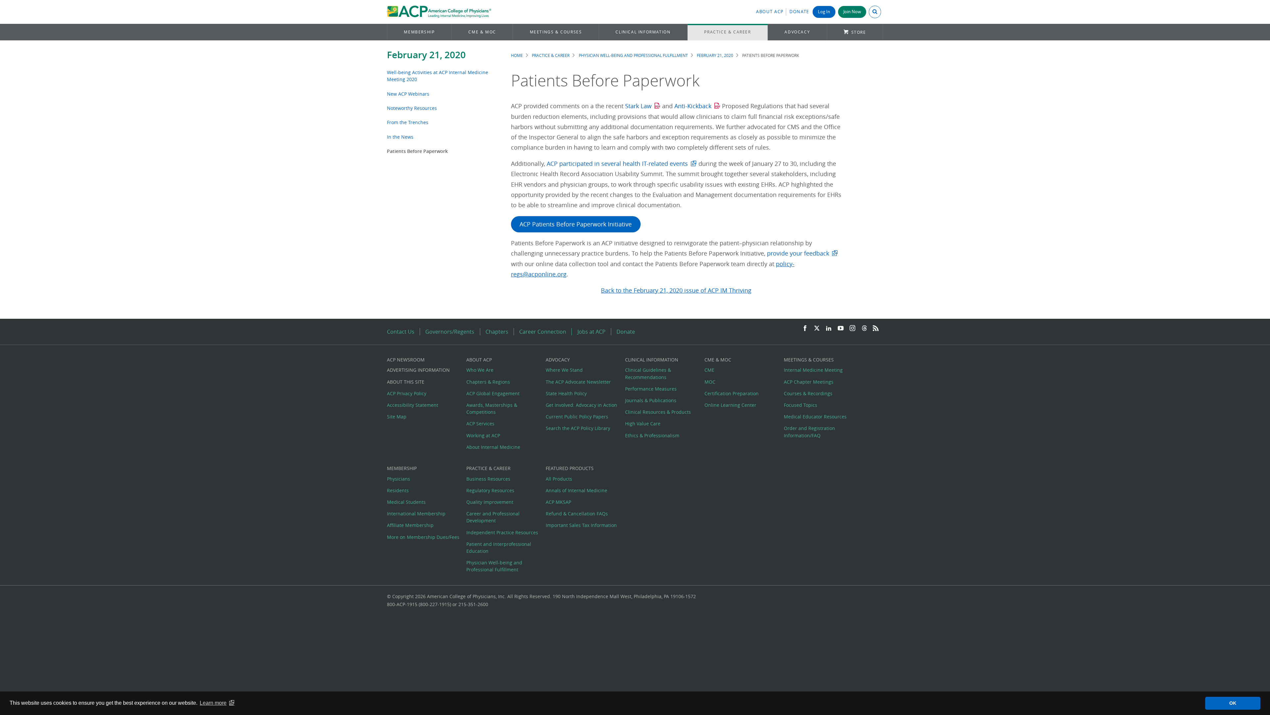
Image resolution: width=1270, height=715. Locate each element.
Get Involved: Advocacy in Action (581, 405)
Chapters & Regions (488, 382)
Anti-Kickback (692, 106)
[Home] (439, 12)
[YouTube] (841, 328)
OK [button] (1232, 703)
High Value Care (642, 423)
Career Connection (542, 331)
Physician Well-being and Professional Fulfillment (633, 55)
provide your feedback (798, 253)
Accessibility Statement (412, 405)
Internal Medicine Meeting (813, 370)
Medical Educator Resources (815, 416)
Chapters (497, 331)
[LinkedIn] (829, 328)
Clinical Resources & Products (658, 412)
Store (858, 32)
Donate (799, 12)
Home (517, 55)
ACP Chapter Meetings (808, 382)
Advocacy (797, 32)
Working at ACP (483, 435)
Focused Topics (800, 405)
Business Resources (488, 479)
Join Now (852, 12)
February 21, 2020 (426, 55)
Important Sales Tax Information (581, 525)
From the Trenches (407, 122)
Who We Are (479, 370)
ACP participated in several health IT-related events (617, 163)
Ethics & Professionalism (652, 435)
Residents (398, 490)
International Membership (416, 513)
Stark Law (638, 106)
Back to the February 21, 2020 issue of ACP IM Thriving (676, 290)
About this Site (405, 382)
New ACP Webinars (408, 94)
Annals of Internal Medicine (576, 490)
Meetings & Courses (556, 32)
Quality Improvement (489, 502)
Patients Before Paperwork (417, 151)
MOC (709, 382)
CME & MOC (482, 32)
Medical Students (406, 502)
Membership (419, 32)
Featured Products (570, 468)
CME (709, 370)
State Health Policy (566, 393)
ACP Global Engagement (493, 393)
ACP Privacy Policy (406, 393)
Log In (824, 12)
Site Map (396, 416)
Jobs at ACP (591, 331)
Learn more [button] (213, 703)
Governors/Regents (449, 331)
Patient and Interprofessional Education (498, 547)
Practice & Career (727, 32)
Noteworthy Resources (412, 108)
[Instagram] (853, 328)
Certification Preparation (731, 393)
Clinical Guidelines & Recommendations (648, 373)
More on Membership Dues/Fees (423, 537)
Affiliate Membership (410, 525)
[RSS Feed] (876, 328)
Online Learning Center (730, 405)
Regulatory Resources (490, 490)
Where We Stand (564, 370)
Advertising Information (418, 370)
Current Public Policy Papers (577, 416)
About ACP (770, 12)
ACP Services (480, 423)
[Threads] (864, 328)
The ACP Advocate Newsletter (578, 382)
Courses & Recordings (808, 393)
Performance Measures (651, 389)
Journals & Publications (650, 400)
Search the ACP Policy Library (578, 428)
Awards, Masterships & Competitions (491, 408)
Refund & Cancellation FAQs (577, 513)
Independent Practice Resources (502, 532)
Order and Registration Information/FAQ (809, 431)
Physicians (398, 479)
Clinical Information (642, 32)
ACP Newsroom (406, 360)
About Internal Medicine (493, 447)
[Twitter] (817, 328)
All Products (559, 479)
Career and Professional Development (493, 517)
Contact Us (400, 331)
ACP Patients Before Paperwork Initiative (576, 224)
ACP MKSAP (558, 502)
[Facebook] (805, 328)
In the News (400, 137)
